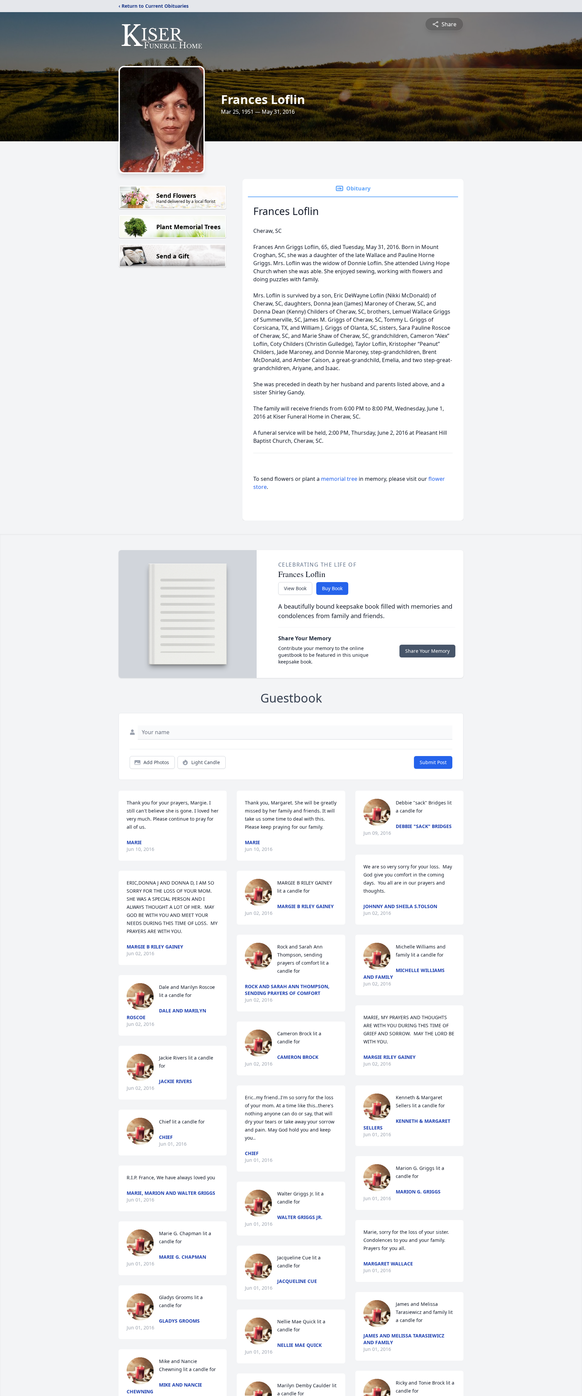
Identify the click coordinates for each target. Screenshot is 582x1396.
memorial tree (339, 478)
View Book (295, 588)
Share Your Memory (427, 651)
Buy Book (332, 588)
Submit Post (433, 762)
